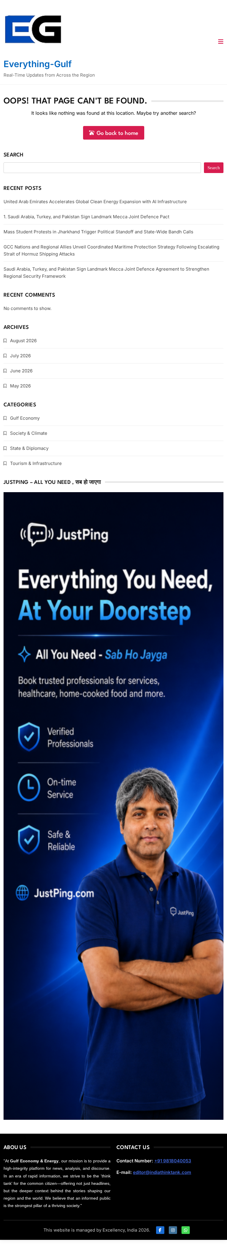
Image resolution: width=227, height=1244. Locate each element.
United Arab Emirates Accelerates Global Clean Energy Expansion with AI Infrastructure (95, 201)
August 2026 (23, 340)
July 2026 (20, 355)
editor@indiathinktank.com (162, 1172)
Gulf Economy (25, 418)
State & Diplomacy (29, 448)
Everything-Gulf (38, 64)
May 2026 (20, 386)
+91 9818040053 (172, 1161)
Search (14, 155)
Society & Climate (28, 433)
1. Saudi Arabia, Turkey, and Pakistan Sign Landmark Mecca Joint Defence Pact (86, 216)
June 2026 (21, 371)
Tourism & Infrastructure (36, 463)
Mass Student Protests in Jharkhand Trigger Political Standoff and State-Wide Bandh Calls (98, 232)
